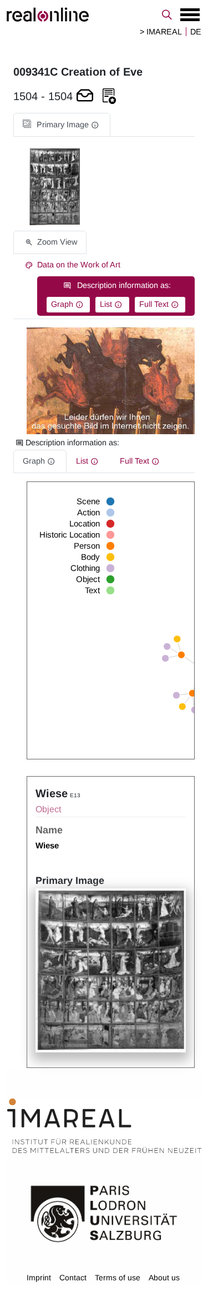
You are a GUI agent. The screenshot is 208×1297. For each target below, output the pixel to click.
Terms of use (117, 1277)
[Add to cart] (85, 96)
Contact (73, 1277)
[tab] (61, 125)
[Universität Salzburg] (104, 1213)
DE (195, 31)
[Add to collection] (109, 96)
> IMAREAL (161, 31)
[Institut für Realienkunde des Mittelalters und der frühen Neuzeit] (104, 1125)
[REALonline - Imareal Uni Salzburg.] (104, 14)
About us (164, 1277)
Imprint (39, 1277)
